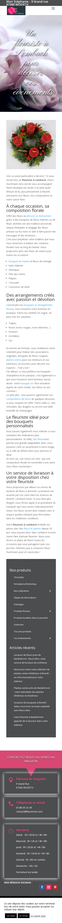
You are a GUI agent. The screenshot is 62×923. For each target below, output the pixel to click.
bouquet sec (27, 383)
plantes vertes (13, 359)
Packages (19, 604)
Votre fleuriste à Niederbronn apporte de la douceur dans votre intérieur (31, 721)
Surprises (19, 624)
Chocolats (19, 577)
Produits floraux (22, 611)
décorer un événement (39, 215)
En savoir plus (38, 915)
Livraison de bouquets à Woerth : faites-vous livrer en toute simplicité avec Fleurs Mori (32, 706)
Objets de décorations (25, 597)
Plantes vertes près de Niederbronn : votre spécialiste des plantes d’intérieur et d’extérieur (32, 691)
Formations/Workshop (25, 583)
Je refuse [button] (24, 915)
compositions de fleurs (18, 398)
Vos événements (22, 638)
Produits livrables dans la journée (31, 617)
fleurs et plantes (32, 528)
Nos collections (21, 590)
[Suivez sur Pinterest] (55, 887)
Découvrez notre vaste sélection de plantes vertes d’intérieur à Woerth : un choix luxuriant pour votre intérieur (32, 675)
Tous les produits (22, 631)
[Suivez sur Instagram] (48, 887)
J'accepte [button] (11, 915)
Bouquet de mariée (19, 261)
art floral (38, 439)
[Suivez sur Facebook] (42, 887)
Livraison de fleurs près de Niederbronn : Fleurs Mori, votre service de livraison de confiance (30, 658)
